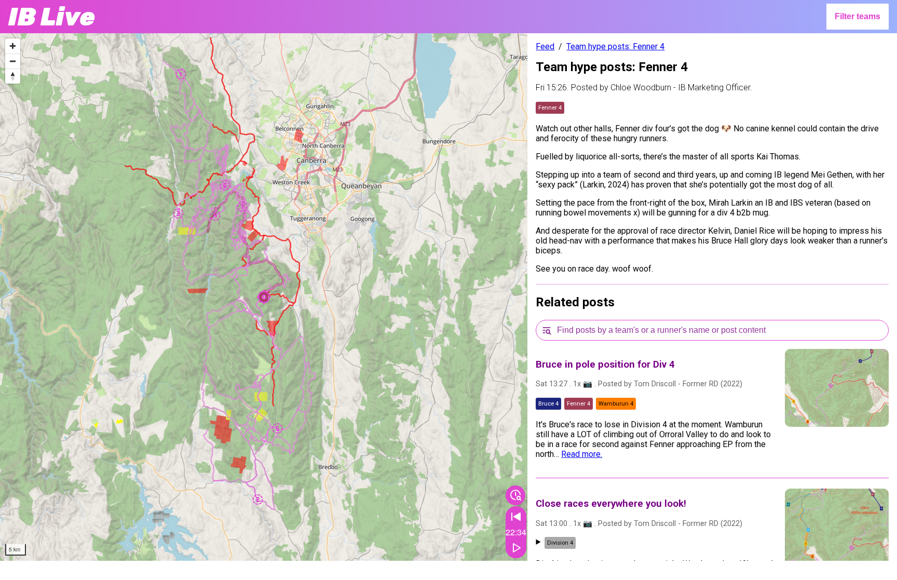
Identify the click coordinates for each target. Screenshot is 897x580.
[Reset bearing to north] (12, 76)
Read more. (581, 454)
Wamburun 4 (616, 403)
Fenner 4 (550, 107)
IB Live (51, 17)
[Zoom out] (12, 61)
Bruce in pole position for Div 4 (605, 364)
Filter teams (857, 16)
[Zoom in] (12, 45)
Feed (545, 46)
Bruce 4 (548, 403)
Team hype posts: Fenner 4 (615, 46)
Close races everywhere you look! (611, 503)
